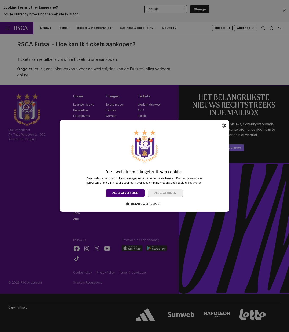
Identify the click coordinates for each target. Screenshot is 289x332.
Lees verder (195, 183)
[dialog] (144, 166)
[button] (144, 203)
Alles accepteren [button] (125, 193)
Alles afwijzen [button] (165, 193)
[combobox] (224, 125)
